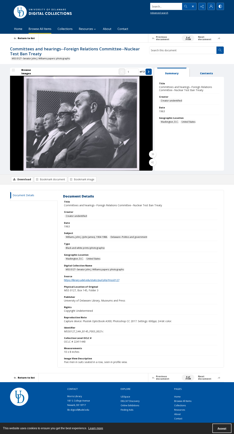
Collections (65, 29)
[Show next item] (149, 72)
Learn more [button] (95, 428)
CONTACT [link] (72, 389)
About (107, 29)
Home (18, 29)
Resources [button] (86, 29)
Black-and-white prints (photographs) (85, 247)
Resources (179, 409)
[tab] (171, 72)
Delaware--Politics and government (129, 237)
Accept (222, 428)
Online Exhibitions (130, 405)
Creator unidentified (171, 100)
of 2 (142, 71)
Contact (123, 29)
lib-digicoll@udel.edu (78, 409)
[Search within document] (220, 50)
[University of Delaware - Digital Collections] (43, 11)
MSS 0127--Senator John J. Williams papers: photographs (41, 58)
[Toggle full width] (152, 154)
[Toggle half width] (152, 162)
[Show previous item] (122, 72)
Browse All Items (40, 29)
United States (188, 121)
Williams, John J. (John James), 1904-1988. (86, 237)
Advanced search (159, 12)
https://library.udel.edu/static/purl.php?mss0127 (91, 280)
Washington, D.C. (169, 121)
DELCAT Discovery (130, 401)
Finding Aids (127, 409)
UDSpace (125, 396)
